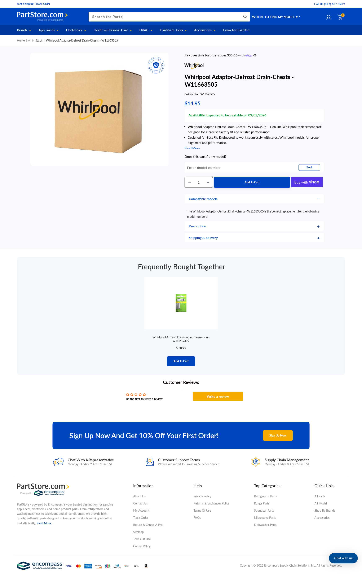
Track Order (140, 517)
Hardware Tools (172, 30)
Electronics (74, 30)
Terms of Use (142, 539)
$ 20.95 (181, 348)
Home (21, 40)
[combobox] (169, 17)
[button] (343, 558)
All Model (320, 503)
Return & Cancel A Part (148, 524)
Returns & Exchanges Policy (211, 503)
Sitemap (138, 532)
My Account (141, 510)
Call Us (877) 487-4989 (329, 4)
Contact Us (140, 503)
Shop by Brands (324, 510)
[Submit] (245, 16)
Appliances (47, 30)
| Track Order (42, 3)
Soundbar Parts (265, 510)
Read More (44, 523)
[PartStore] (43, 17)
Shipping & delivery (203, 238)
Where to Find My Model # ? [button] (276, 17)
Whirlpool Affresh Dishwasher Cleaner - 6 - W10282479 (181, 339)
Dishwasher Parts (265, 524)
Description (197, 226)
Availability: (197, 115)
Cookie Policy (141, 546)
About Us (139, 496)
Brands (22, 30)
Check (309, 167)
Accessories (203, 30)
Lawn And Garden (236, 30)
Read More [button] (192, 148)
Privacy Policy (202, 496)
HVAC (144, 30)
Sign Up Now (277, 435)
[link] (350, 545)
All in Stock (35, 40)
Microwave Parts (265, 517)
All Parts (319, 496)
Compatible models (203, 199)
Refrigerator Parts (265, 496)
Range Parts (261, 503)
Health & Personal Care (111, 30)
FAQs (197, 517)
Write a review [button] (218, 396)
